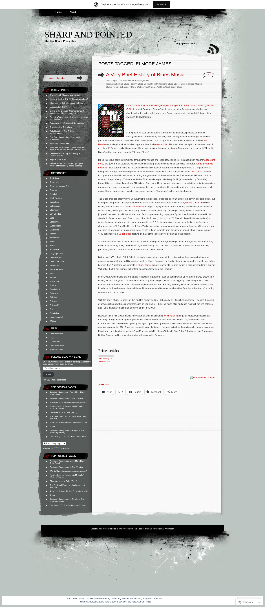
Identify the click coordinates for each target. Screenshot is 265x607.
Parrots (53, 277)
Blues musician (160, 144)
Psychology (55, 289)
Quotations (54, 293)
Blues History (130, 84)
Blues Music (143, 84)
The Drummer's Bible (154, 87)
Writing (53, 321)
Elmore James (187, 84)
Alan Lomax (117, 84)
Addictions (54, 178)
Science (53, 301)
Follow (48, 374)
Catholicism (55, 206)
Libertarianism (56, 257)
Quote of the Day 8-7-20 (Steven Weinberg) (69, 99)
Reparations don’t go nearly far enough (67, 123)
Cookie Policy (144, 602)
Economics (54, 222)
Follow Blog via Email (66, 356)
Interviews (54, 238)
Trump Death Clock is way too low (65, 95)
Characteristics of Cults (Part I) (63, 412)
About (73, 12)
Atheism (53, 190)
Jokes (52, 246)
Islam (52, 242)
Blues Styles (174, 84)
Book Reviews (56, 198)
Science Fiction (56, 305)
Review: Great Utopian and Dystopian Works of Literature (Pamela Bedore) (66, 164)
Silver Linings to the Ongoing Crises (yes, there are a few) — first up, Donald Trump (68, 148)
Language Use (56, 253)
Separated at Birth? (58, 107)
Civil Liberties (55, 214)
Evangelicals (55, 226)
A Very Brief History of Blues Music (145, 74)
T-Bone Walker (136, 87)
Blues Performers (158, 84)
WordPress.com (57, 349)
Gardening (54, 230)
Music (52, 273)
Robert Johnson (120, 87)
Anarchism (54, 182)
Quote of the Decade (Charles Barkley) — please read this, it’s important (68, 112)
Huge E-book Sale (58, 160)
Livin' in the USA (57, 261)
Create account (56, 333)
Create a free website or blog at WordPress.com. (112, 529)
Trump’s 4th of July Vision (61, 127)
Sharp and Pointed (88, 34)
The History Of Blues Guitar (105, 360)
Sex (51, 309)
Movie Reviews (56, 269)
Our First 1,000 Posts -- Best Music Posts (68, 437)
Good (206, 160)
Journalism (54, 249)
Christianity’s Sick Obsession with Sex (66, 103)
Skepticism (54, 313)
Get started (161, 4)
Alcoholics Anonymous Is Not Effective (66, 398)
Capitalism (54, 202)
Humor (53, 234)
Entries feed (55, 341)
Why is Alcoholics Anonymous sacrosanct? (68, 402)
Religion (53, 297)
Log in (52, 337)
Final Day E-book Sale (59, 143)
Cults (52, 218)
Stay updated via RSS (186, 43)
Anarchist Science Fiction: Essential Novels (69, 422)
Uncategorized (56, 317)
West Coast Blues (173, 87)
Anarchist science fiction (60, 186)
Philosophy (54, 281)
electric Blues (170, 316)
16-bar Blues (124, 234)
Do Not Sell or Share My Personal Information (154, 529)
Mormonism (55, 265)
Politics (53, 285)
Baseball (53, 194)
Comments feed (57, 345)
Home (59, 12)
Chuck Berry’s (144, 265)
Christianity (54, 210)
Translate (65, 448)
